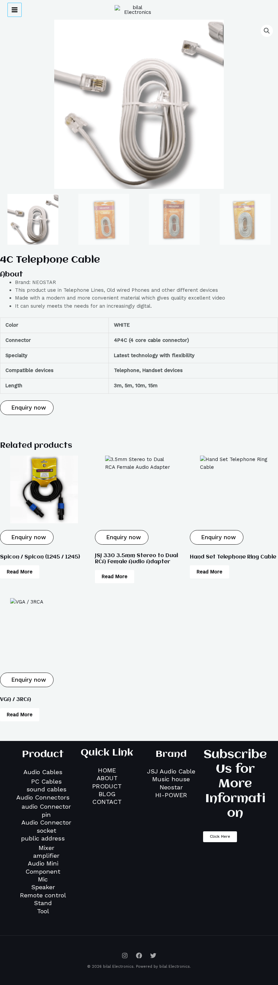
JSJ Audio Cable (171, 771)
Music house (171, 779)
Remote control (43, 895)
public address (43, 838)
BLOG (107, 793)
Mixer (46, 847)
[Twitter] (153, 956)
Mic (43, 879)
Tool (43, 911)
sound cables (46, 789)
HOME (107, 770)
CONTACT (107, 801)
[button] (267, 31)
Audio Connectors (43, 797)
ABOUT (107, 778)
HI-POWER (171, 794)
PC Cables (46, 781)
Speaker (43, 887)
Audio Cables (42, 771)
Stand (43, 902)
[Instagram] (125, 956)
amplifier (46, 855)
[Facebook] (139, 956)
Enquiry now (27, 407)
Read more (20, 572)
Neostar (171, 787)
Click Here (220, 836)
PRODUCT (107, 786)
